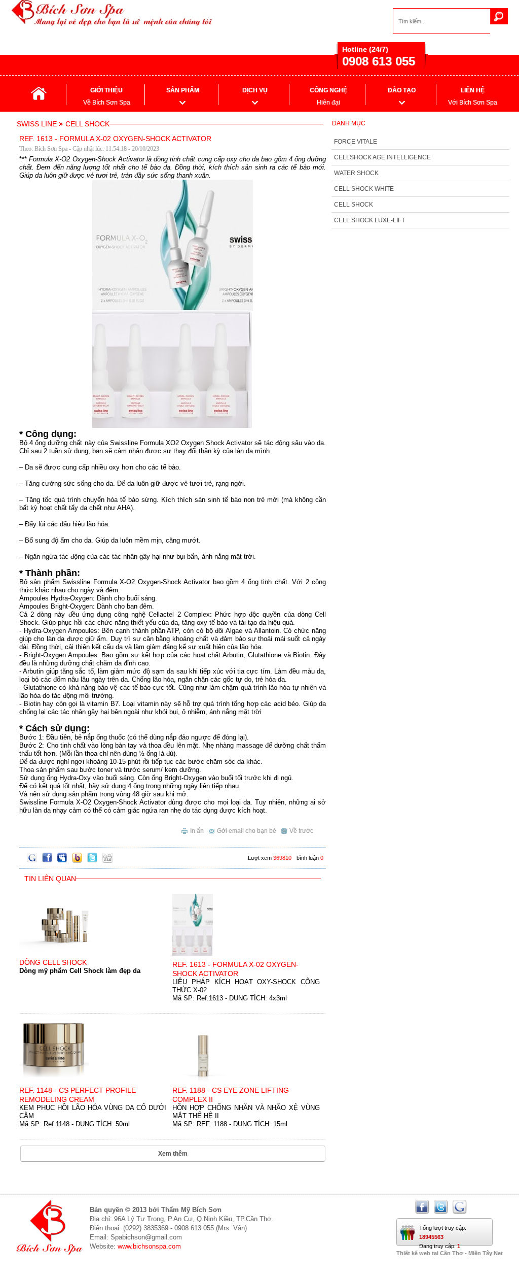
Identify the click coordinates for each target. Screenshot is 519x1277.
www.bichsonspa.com (149, 1246)
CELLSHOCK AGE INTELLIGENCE (382, 157)
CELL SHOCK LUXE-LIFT (369, 220)
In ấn (197, 830)
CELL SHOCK (353, 204)
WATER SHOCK (356, 173)
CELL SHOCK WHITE (364, 188)
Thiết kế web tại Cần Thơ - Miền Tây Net (449, 1253)
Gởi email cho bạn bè (246, 830)
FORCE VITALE (355, 141)
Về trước (301, 830)
